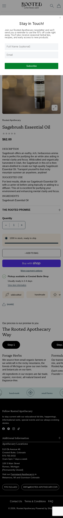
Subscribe (31, 66)
